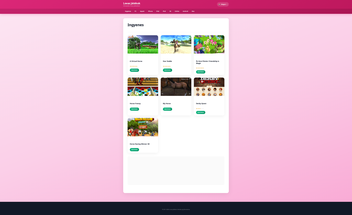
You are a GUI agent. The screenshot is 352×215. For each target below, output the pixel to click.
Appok (142, 11)
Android (185, 11)
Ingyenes (128, 11)
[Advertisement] (176, 171)
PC (135, 11)
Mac (193, 11)
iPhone (150, 11)
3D (170, 11)
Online (177, 11)
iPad (157, 11)
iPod (164, 11)
